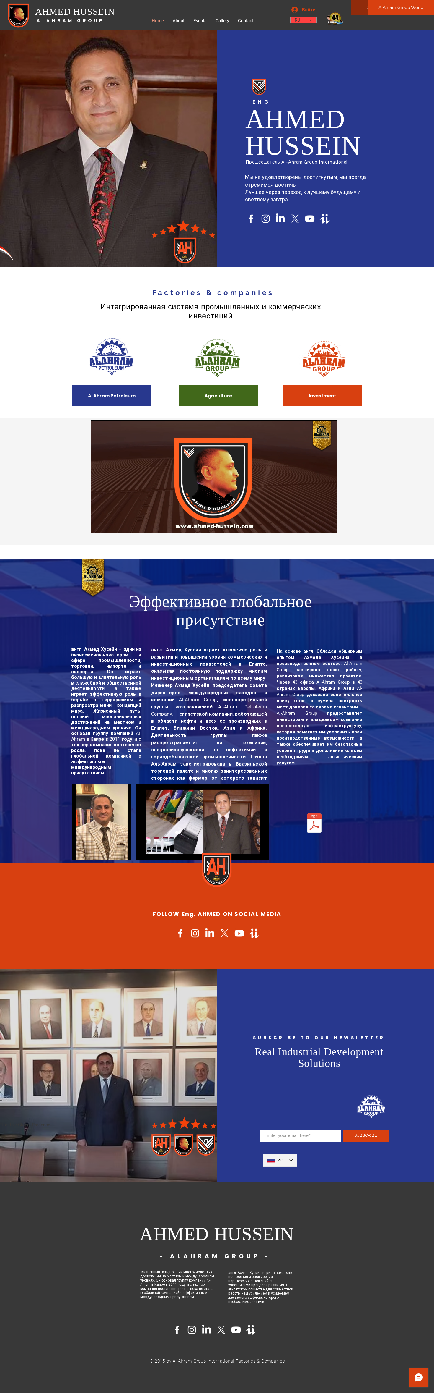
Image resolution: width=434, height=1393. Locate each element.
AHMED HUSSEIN (75, 11)
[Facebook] (250, 218)
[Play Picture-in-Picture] (319, 525)
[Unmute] (109, 525)
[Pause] (99, 525)
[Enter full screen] (329, 525)
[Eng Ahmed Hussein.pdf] (314, 824)
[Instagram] (265, 218)
